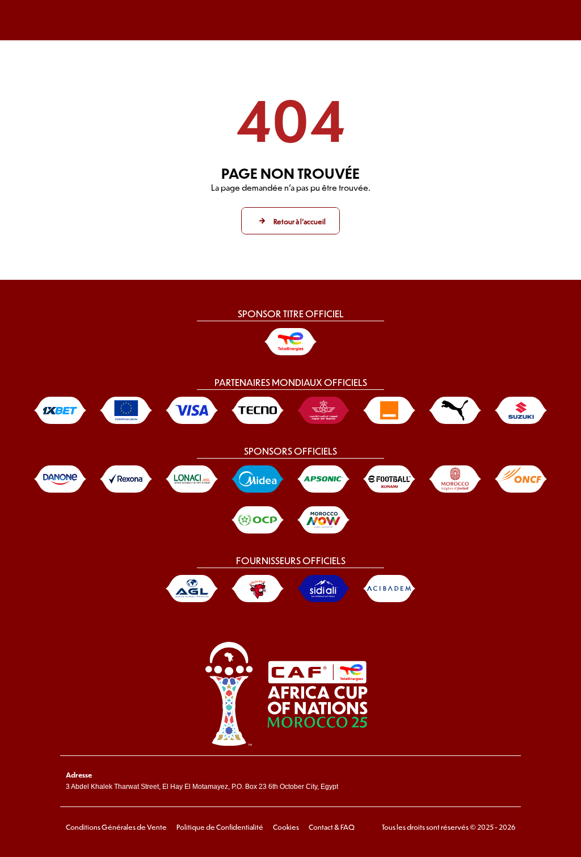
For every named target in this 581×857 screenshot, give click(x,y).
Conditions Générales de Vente (116, 826)
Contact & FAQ (332, 826)
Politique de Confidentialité (219, 826)
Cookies (286, 826)
